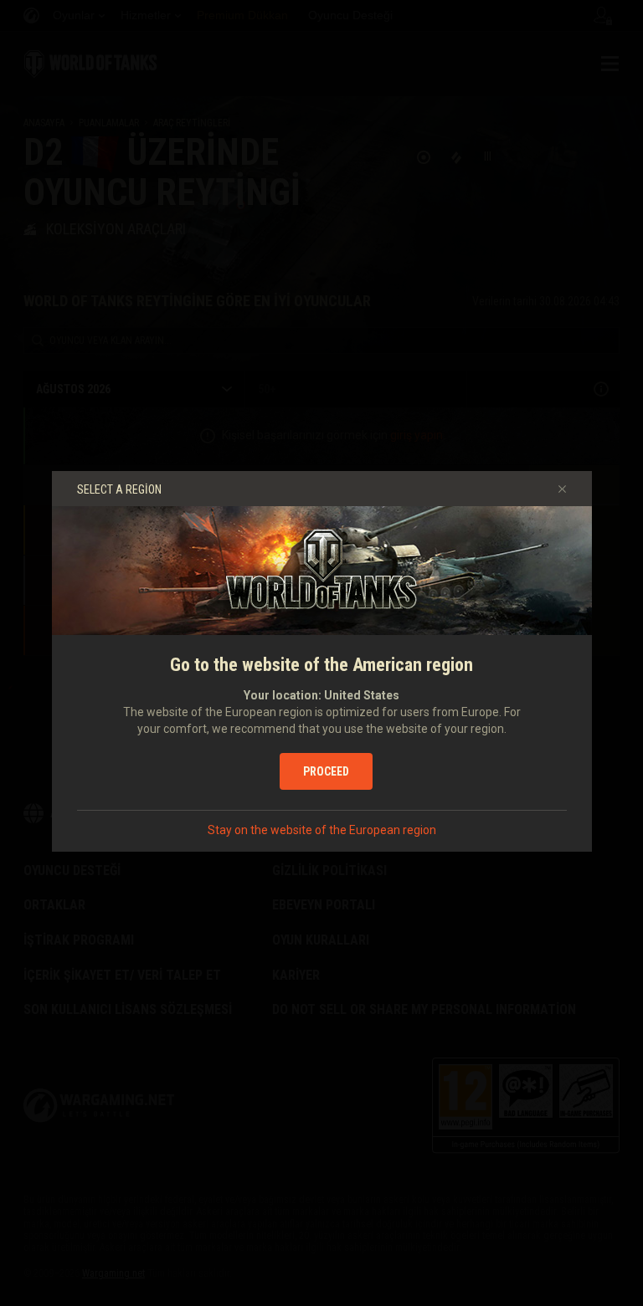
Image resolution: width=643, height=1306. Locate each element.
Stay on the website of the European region (322, 830)
